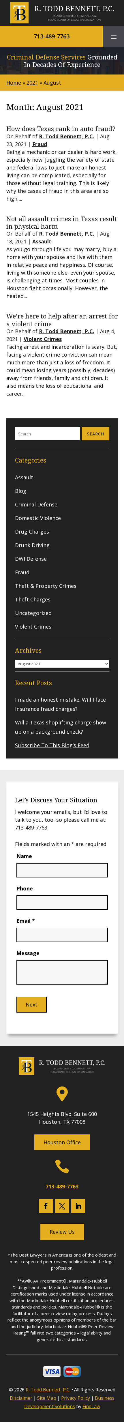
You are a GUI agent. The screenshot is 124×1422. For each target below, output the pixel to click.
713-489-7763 (51, 36)
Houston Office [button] (62, 1142)
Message (28, 953)
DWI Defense (31, 558)
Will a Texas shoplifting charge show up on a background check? (60, 727)
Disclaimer (21, 1398)
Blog (20, 490)
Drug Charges (32, 531)
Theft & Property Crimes (45, 585)
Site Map (46, 1398)
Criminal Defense (36, 504)
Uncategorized (33, 613)
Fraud (39, 144)
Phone (24, 888)
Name (24, 856)
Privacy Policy (75, 1398)
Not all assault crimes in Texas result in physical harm (61, 222)
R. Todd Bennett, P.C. (66, 136)
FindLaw (91, 1406)
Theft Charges (32, 599)
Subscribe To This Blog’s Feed (52, 745)
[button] (113, 36)
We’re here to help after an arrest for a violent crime (62, 320)
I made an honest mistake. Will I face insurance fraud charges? (60, 704)
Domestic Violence (38, 518)
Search (95, 434)
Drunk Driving (32, 545)
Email (25, 920)
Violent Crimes (43, 339)
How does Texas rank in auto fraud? (60, 128)
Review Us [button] (62, 1231)
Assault (41, 241)
